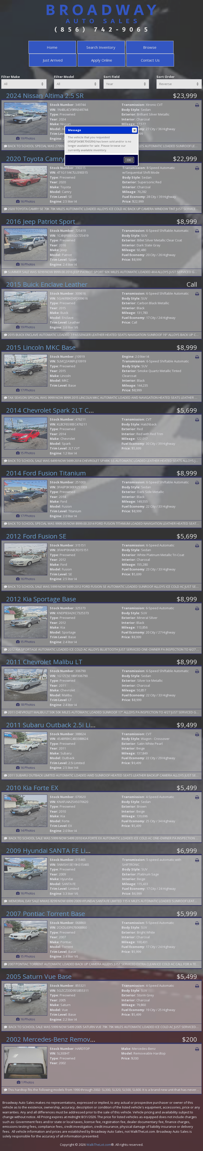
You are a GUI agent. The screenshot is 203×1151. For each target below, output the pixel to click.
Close (134, 130)
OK (129, 160)
